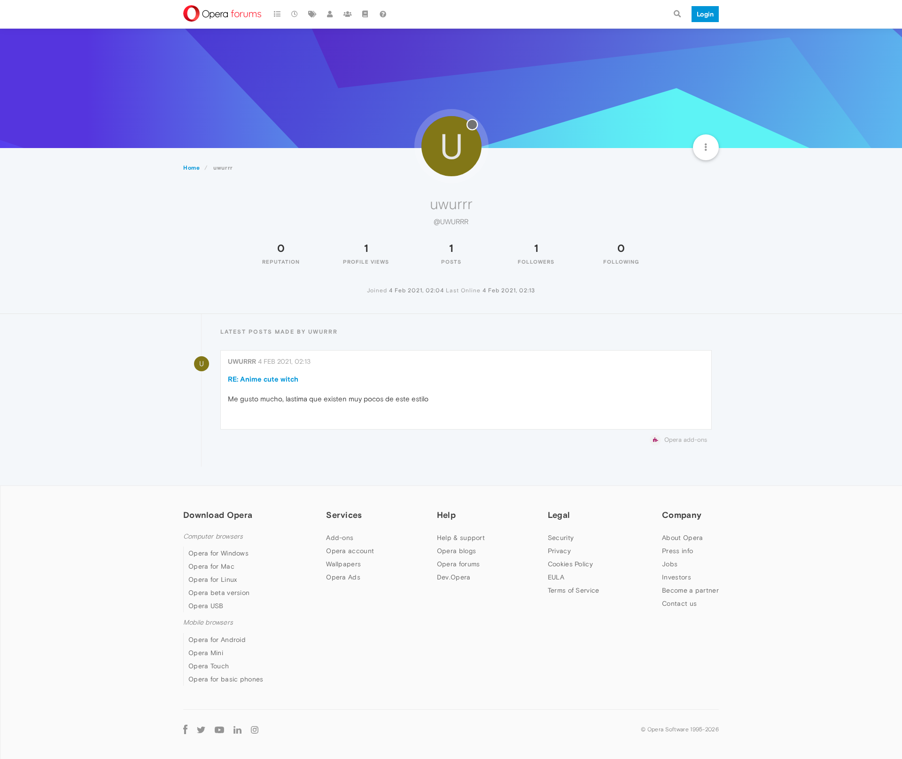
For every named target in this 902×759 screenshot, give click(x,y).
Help (446, 515)
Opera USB (206, 606)
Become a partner (690, 590)
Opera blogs (456, 551)
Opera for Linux (212, 579)
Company (681, 515)
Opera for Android (217, 639)
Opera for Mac (211, 566)
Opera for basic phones (226, 679)
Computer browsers (213, 536)
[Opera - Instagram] (254, 729)
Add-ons (339, 537)
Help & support (461, 537)
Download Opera (217, 515)
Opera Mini (205, 653)
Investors (676, 577)
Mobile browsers (208, 622)
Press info (677, 551)
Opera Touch (208, 666)
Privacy (559, 551)
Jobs (669, 564)
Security (561, 537)
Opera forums (458, 564)
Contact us (679, 603)
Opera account (350, 551)
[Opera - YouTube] (219, 729)
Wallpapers (343, 564)
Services (344, 515)
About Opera (682, 537)
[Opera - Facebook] (185, 730)
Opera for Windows (218, 553)
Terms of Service (573, 590)
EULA (556, 577)
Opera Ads (343, 577)
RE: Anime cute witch (263, 379)
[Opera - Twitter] (201, 729)
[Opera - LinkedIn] (237, 729)
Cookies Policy (570, 564)
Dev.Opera (454, 577)
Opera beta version (218, 592)
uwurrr (242, 361)
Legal (559, 515)
